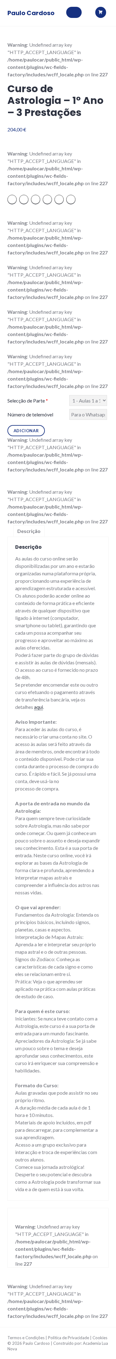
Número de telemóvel (30, 414)
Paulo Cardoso (30, 13)
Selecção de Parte (27, 400)
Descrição (29, 531)
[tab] (29, 531)
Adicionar (26, 430)
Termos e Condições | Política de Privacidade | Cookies (57, 1337)
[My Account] (87, 9)
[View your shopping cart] (102, 12)
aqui (38, 707)
